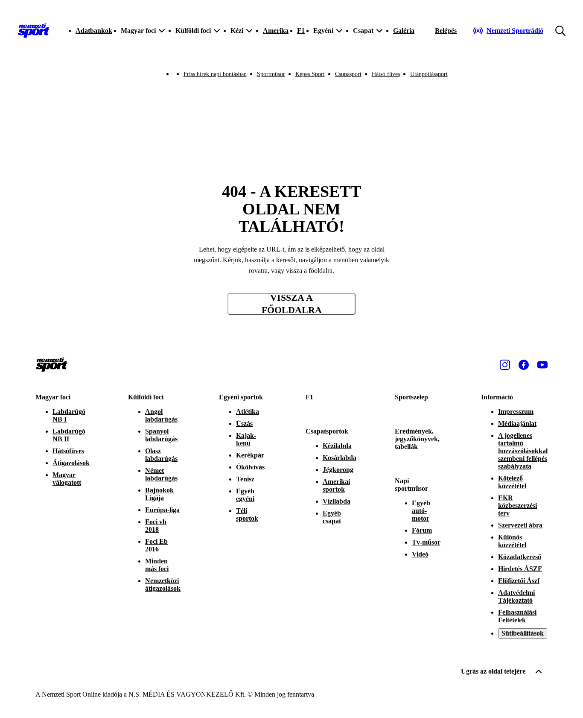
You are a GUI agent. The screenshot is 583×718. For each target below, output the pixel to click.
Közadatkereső (519, 556)
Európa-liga (162, 509)
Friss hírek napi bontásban (215, 74)
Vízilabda (336, 501)
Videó (420, 554)
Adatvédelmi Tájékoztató (516, 596)
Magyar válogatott (66, 478)
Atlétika (247, 411)
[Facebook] (524, 365)
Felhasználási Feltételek (517, 616)
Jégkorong (338, 469)
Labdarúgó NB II (68, 435)
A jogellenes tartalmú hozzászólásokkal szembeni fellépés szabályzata (523, 451)
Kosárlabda (339, 457)
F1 (301, 30)
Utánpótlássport (429, 74)
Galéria (403, 30)
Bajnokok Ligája (159, 493)
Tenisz (245, 479)
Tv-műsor (426, 542)
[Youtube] (542, 365)
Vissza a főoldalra (292, 304)
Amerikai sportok (336, 485)
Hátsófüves (68, 450)
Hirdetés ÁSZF (520, 568)
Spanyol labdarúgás (161, 435)
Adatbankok (94, 30)
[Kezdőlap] (33, 30)
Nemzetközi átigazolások (163, 584)
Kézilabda (337, 445)
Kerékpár (250, 455)
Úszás (244, 423)
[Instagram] (505, 365)
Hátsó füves (386, 74)
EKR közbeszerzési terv (517, 505)
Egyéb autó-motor (421, 510)
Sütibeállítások (522, 633)
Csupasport (348, 74)
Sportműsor (271, 74)
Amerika (276, 30)
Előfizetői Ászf (518, 580)
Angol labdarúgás (161, 415)
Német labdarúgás (161, 474)
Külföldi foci (145, 397)
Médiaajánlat (517, 423)
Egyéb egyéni (245, 494)
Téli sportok (247, 514)
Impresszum (515, 411)
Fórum (422, 530)
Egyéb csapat (332, 517)
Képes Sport (310, 74)
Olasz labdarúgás (161, 454)
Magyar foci (52, 397)
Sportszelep (411, 397)
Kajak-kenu (246, 439)
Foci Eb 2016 (156, 545)
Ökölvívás (250, 467)
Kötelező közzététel (512, 482)
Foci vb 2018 (155, 525)
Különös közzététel (512, 540)
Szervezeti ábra (520, 525)
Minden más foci (157, 564)
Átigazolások (71, 462)
